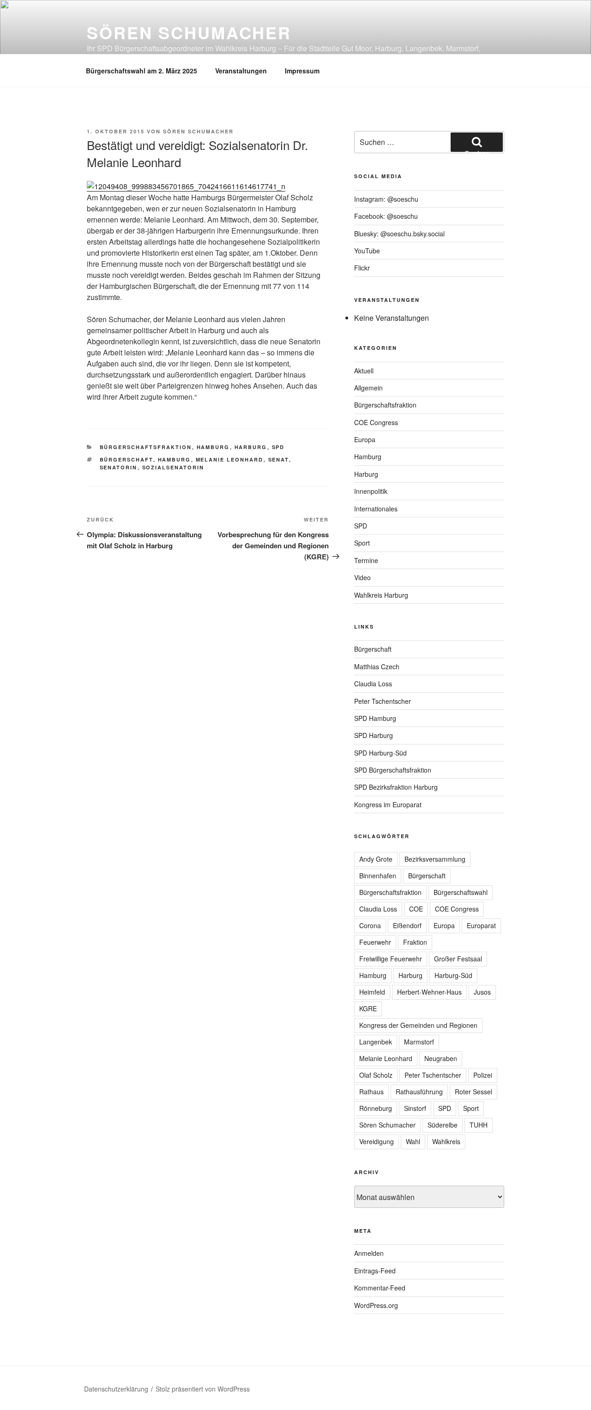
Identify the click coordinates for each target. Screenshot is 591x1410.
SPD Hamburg (375, 718)
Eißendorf (407, 925)
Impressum (302, 70)
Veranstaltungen (241, 70)
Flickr (362, 267)
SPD (278, 447)
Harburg (251, 447)
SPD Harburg (373, 735)
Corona (370, 925)
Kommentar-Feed (379, 1287)
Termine (366, 560)
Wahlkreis (446, 1141)
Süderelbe (443, 1124)
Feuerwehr (375, 942)
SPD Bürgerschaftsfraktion (392, 769)
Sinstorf (415, 1108)
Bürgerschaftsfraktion (146, 447)
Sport (362, 542)
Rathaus (371, 1091)
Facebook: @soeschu (386, 216)
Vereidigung (376, 1141)
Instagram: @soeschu (386, 199)
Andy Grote (375, 859)
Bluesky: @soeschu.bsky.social (399, 233)
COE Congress (376, 422)
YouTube (367, 250)
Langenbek (375, 1041)
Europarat (481, 925)
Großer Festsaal (458, 958)
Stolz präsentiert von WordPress (203, 1388)
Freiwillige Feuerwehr (390, 958)
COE (416, 908)
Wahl (413, 1141)
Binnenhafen (377, 875)
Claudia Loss (373, 683)
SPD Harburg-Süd (380, 752)
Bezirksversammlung (434, 859)
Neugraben (440, 1058)
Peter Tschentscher (382, 701)
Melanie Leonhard (230, 459)
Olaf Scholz (375, 1075)
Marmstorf (419, 1041)
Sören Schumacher (189, 32)
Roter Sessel (473, 1091)
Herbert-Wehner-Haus (429, 991)
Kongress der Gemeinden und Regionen (418, 1025)
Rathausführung (419, 1091)
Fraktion (415, 942)
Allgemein (368, 387)
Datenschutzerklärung (116, 1388)
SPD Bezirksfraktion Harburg (396, 787)
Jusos (482, 991)
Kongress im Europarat (388, 804)
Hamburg (213, 447)
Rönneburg (375, 1108)
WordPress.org (376, 1305)
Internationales (376, 508)
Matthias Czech (376, 666)
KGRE (368, 1008)
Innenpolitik (370, 491)
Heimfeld (372, 991)
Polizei (482, 1075)
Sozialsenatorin (173, 467)
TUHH (479, 1124)
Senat (278, 459)
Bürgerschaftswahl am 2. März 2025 (141, 70)
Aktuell (364, 370)
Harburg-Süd (453, 975)
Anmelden (369, 1253)
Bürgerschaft (126, 459)
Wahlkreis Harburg (381, 595)
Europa (364, 439)
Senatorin (119, 467)
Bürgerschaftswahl (461, 892)
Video (362, 577)
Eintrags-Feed (375, 1270)
